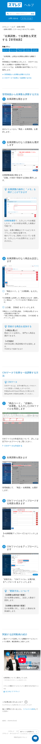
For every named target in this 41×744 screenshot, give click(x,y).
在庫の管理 (21, 27)
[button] (26, 702)
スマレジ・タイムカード (10, 733)
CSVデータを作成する (13, 446)
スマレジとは (26, 18)
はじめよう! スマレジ (13, 691)
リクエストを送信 (29, 709)
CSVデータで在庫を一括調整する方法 (17, 78)
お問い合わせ (13, 18)
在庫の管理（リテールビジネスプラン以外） (20, 29)
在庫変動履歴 (9, 220)
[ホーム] (20, 4)
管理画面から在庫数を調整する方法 (17, 74)
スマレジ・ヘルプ (8, 27)
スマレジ (11, 731)
